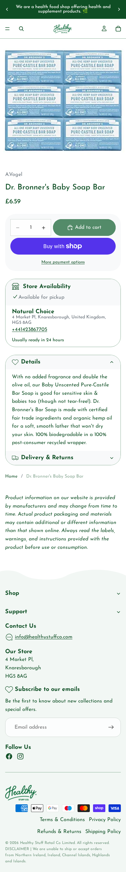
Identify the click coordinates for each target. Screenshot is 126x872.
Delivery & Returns (47, 458)
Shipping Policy (103, 831)
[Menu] (7, 28)
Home (11, 476)
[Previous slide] (7, 9)
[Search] (21, 29)
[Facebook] (9, 756)
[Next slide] (119, 9)
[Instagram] (20, 756)
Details (30, 362)
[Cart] (118, 29)
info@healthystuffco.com (43, 637)
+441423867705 (29, 329)
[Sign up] (111, 727)
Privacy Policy (105, 819)
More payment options (63, 262)
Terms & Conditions (62, 819)
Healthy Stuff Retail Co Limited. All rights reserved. (65, 843)
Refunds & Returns (59, 831)
